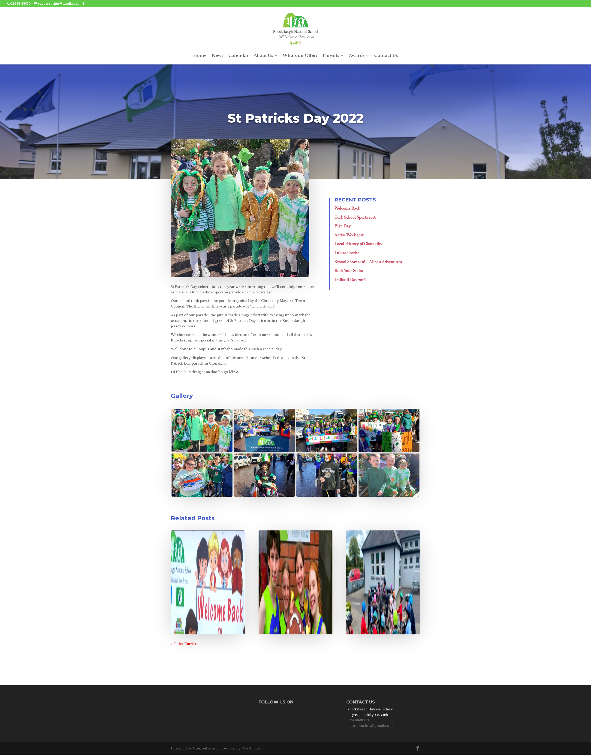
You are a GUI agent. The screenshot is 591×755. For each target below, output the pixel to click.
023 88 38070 (20, 3)
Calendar (238, 55)
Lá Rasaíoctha (347, 252)
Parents (331, 55)
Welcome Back (347, 208)
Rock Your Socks (349, 270)
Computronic (205, 748)
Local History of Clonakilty (359, 243)
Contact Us (386, 55)
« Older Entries (184, 644)
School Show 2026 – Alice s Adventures (368, 261)
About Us (263, 55)
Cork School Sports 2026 (355, 217)
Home (200, 55)
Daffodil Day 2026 (350, 279)
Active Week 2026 (349, 234)
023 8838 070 (358, 720)
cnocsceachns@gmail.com (370, 726)
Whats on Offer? (300, 55)
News (217, 55)
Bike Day (343, 225)
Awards (357, 55)
